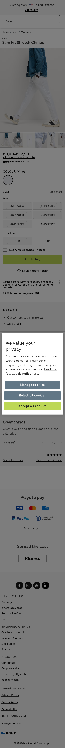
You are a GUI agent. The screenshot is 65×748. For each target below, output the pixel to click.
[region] (32, 374)
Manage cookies (32, 385)
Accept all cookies (32, 406)
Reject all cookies (32, 395)
